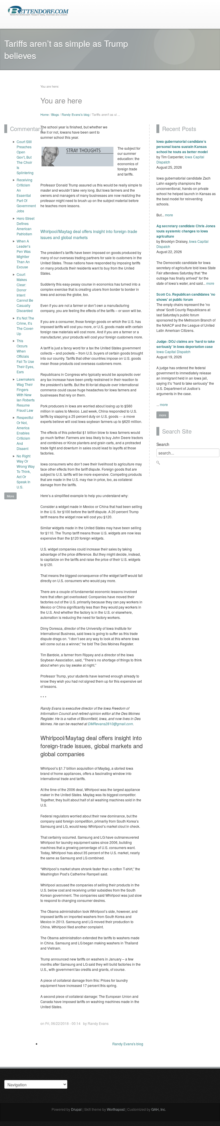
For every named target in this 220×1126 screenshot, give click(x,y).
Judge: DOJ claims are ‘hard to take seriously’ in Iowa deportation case (185, 344)
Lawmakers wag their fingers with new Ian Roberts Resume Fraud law (26, 395)
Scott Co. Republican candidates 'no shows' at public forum (185, 297)
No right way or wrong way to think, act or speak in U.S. (26, 471)
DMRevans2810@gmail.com (110, 723)
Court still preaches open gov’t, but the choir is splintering (25, 157)
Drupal (76, 1109)
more (169, 214)
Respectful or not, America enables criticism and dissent (25, 433)
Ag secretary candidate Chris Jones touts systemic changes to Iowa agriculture (185, 231)
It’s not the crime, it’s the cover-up (25, 325)
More (10, 496)
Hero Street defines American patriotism (25, 226)
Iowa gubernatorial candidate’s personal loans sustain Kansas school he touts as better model (182, 146)
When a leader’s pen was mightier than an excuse (24, 253)
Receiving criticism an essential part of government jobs (26, 195)
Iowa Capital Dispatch (173, 351)
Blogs (55, 114)
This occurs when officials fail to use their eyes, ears (25, 356)
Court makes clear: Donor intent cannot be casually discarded (25, 292)
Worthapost (116, 1109)
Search (162, 444)
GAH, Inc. (158, 1109)
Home (44, 114)
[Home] (38, 10)
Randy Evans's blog (75, 114)
